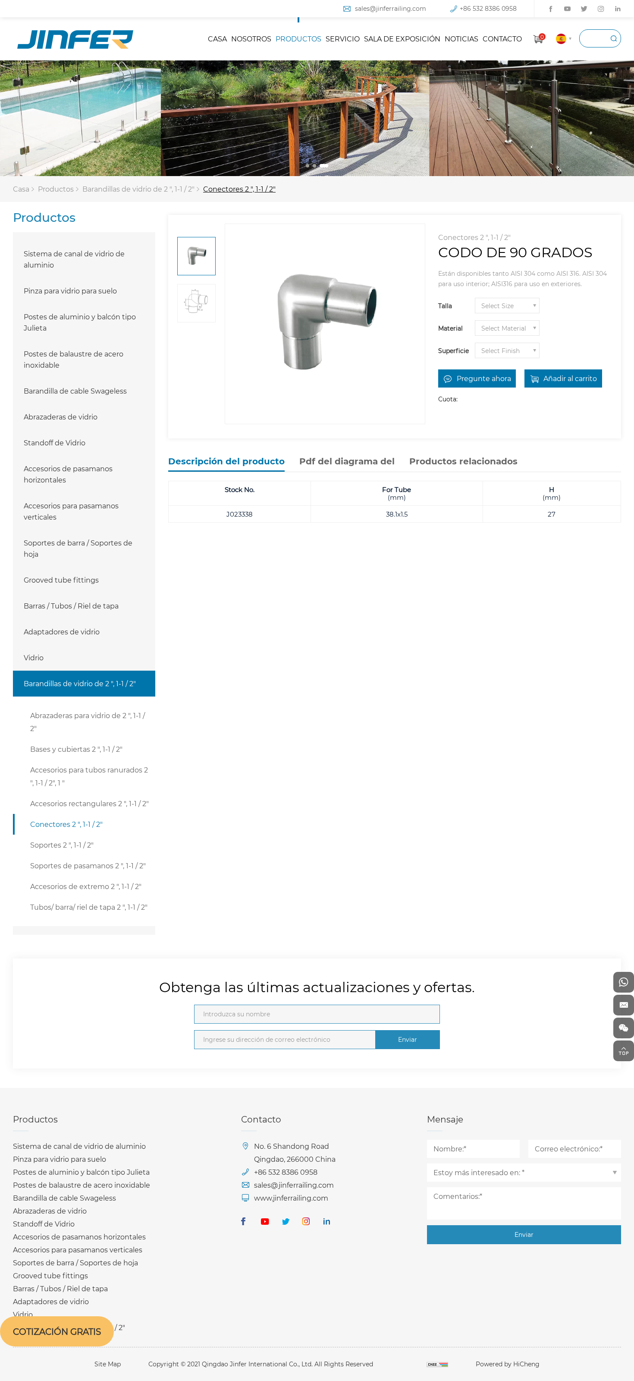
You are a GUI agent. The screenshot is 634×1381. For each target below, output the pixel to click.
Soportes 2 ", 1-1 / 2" (62, 844)
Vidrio (34, 657)
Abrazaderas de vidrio (60, 416)
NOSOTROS (251, 38)
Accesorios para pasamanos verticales (71, 511)
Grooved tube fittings (61, 579)
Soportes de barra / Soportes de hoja (78, 548)
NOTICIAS (461, 38)
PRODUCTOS (298, 38)
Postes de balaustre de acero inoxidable (73, 359)
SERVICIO (343, 38)
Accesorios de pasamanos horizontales (68, 474)
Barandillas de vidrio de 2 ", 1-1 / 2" (138, 188)
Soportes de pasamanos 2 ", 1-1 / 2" (88, 865)
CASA (217, 38)
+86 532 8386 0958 (488, 8)
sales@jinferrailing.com (390, 8)
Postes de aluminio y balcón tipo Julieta (80, 322)
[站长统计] (437, 1364)
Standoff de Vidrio (54, 442)
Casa (21, 188)
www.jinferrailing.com (291, 1197)
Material (450, 328)
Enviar (407, 1039)
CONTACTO (502, 38)
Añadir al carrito (570, 378)
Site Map (107, 1364)
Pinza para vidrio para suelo (70, 290)
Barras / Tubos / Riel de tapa (71, 605)
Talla (445, 306)
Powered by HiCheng (508, 1364)
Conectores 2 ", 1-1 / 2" (239, 188)
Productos (56, 188)
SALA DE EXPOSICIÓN (402, 38)
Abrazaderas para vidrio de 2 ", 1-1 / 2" (87, 722)
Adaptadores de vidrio (62, 631)
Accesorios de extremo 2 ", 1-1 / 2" (85, 886)
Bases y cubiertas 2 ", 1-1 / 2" (76, 749)
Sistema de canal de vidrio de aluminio (74, 259)
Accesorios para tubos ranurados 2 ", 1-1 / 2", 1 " (89, 776)
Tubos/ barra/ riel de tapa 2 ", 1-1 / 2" (89, 906)
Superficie (453, 351)
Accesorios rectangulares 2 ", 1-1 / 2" (89, 803)
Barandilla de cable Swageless (75, 390)
